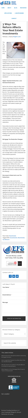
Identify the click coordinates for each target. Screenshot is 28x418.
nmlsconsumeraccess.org (14, 376)
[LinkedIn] (13, 276)
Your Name (6, 287)
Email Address (7, 295)
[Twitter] (17, 276)
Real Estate (12, 236)
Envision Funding (14, 3)
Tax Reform (6, 239)
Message (5, 302)
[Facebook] (10, 276)
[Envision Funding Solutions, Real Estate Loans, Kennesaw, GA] (14, 387)
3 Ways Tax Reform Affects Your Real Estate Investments (13, 29)
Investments (13, 237)
